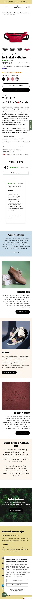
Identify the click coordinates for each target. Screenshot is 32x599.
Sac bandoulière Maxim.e (14, 216)
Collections (9, 12)
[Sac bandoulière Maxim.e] (16, 31)
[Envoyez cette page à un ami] (14, 98)
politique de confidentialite (14, 576)
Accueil (3, 12)
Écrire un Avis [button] (16, 173)
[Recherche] (6, 7)
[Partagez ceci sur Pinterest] (10, 98)
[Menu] (3, 7)
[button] (27, 598)
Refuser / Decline (17, 585)
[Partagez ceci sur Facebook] (7, 98)
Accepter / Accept (17, 580)
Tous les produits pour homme (21, 12)
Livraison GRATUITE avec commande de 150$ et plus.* (16, 1)
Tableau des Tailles (24, 63)
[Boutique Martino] (17, 6)
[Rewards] (4, 594)
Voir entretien (9, 372)
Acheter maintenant (16, 90)
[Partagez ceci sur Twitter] (3, 98)
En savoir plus (16, 252)
